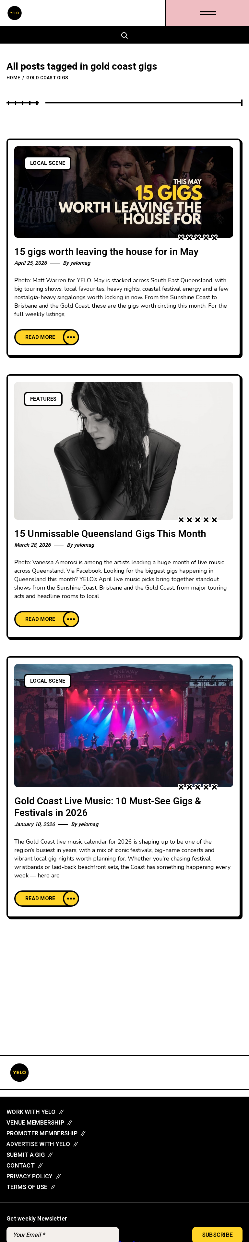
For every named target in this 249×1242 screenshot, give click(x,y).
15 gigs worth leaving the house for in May (106, 252)
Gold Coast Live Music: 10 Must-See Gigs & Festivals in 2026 (107, 807)
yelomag (80, 263)
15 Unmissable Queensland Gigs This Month (110, 534)
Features (43, 399)
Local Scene (47, 163)
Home (13, 77)
